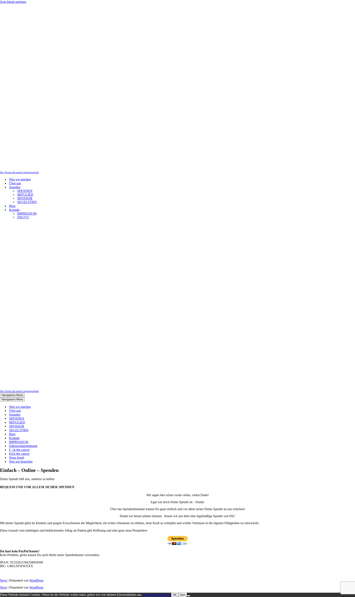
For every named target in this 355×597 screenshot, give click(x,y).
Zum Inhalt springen (13, 1)
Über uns (15, 183)
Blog (12, 206)
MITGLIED (25, 194)
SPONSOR (24, 198)
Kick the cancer (19, 453)
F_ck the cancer (19, 450)
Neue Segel (16, 457)
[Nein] (188, 595)
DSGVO (23, 217)
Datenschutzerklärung (23, 446)
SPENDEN (24, 191)
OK (175, 594)
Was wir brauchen (20, 461)
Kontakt (14, 438)
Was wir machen (20, 179)
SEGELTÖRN (27, 202)
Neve (3, 580)
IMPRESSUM (26, 213)
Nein (182, 594)
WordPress (36, 580)
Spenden (14, 414)
